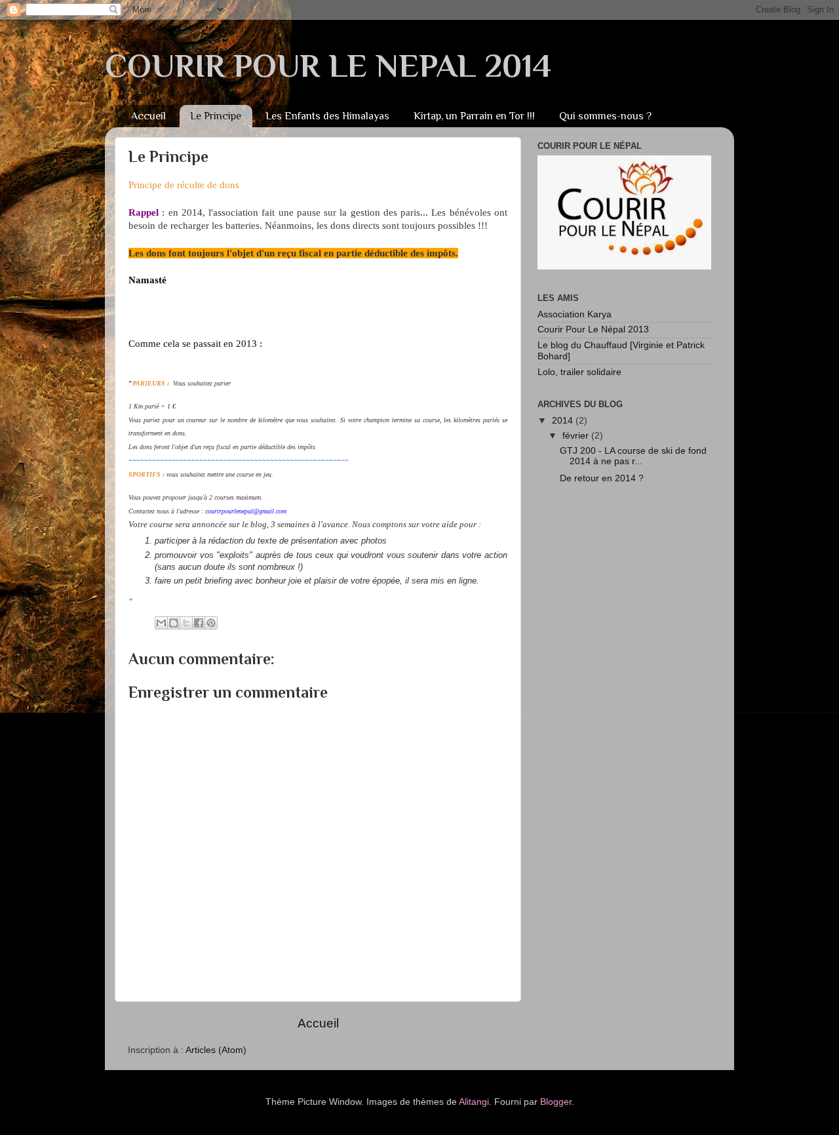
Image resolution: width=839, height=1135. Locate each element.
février (576, 436)
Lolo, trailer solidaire (579, 372)
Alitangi (474, 1102)
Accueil (148, 116)
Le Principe (215, 116)
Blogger (556, 1102)
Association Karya (574, 314)
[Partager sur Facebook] (198, 622)
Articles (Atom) (215, 1050)
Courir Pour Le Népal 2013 (593, 329)
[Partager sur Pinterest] (211, 622)
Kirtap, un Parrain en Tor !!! (474, 116)
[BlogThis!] (173, 622)
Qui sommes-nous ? (605, 116)
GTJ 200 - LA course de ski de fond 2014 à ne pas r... (633, 456)
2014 (564, 421)
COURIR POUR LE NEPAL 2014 (328, 65)
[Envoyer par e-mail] (161, 622)
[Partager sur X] (186, 622)
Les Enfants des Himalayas (327, 116)
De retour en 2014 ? (602, 478)
